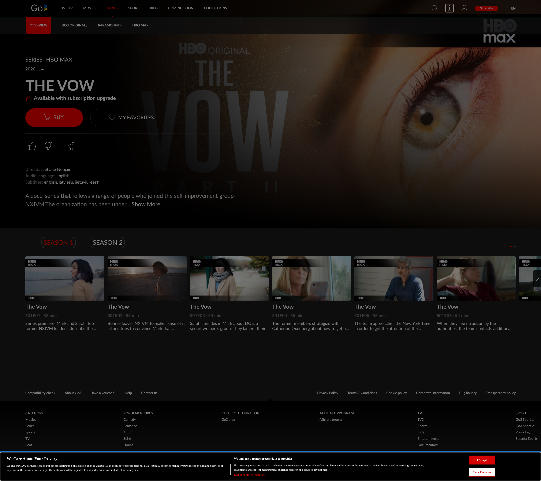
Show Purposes (482, 472)
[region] (270, 466)
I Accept (482, 460)
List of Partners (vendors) (249, 474)
